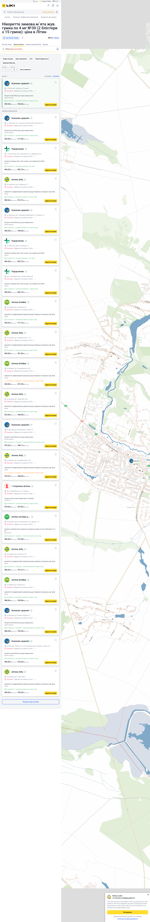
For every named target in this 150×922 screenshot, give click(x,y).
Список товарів (53, 5)
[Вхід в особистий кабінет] (48, 5)
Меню (4, 5)
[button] (133, 463)
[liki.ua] (11, 6)
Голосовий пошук (56, 12)
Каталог (7, 17)
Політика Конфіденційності (127, 919)
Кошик (57, 5)
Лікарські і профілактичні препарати (25, 17)
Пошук (4, 12)
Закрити (148, 894)
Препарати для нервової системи (52, 17)
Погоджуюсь (127, 912)
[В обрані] (55, 82)
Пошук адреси (3, 49)
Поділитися (22, 38)
